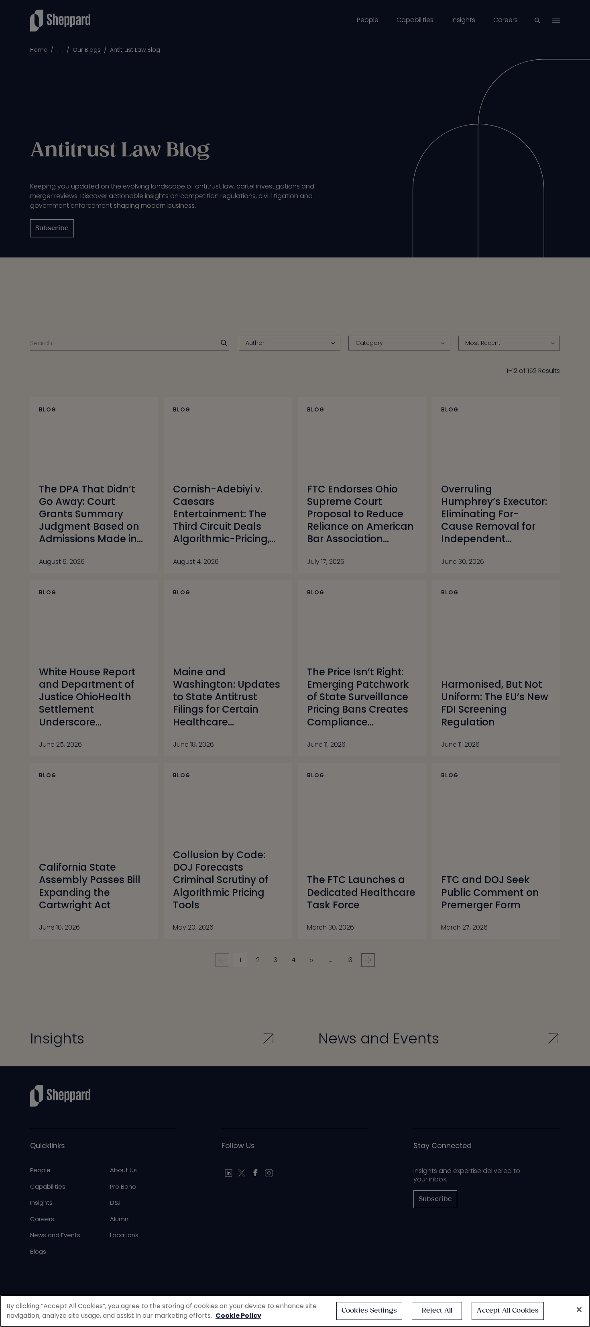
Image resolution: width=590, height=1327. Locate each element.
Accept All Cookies (508, 1311)
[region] (295, 1311)
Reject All (437, 1311)
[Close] (579, 1310)
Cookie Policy (238, 1315)
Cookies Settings (369, 1311)
